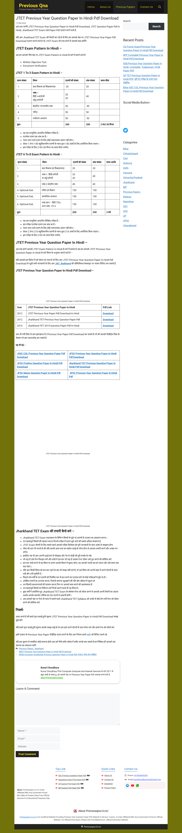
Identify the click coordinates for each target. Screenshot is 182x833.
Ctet (125, 158)
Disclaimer (108, 784)
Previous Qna (33, 5)
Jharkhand (38, 648)
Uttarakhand (129, 225)
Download (108, 313)
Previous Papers (125, 7)
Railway (127, 196)
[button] (160, 7)
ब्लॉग (89, 634)
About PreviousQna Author (52, 678)
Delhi (125, 168)
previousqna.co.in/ (28, 817)
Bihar (126, 148)
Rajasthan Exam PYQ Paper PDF (71, 780)
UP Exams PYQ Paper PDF (69, 784)
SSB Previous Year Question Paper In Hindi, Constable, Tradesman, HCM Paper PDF (142, 67)
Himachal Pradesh (133, 177)
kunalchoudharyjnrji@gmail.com (147, 780)
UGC (125, 211)
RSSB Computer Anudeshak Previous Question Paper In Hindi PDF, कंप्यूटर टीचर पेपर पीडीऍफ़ (58, 654)
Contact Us (146, 7)
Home (91, 7)
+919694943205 (141, 775)
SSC (125, 206)
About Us (105, 7)
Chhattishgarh (130, 153)
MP (125, 187)
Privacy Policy (110, 788)
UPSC (126, 220)
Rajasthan (128, 201)
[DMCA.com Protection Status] (143, 126)
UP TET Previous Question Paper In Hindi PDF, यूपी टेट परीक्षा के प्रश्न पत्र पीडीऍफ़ (141, 79)
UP (124, 216)
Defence (127, 163)
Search (127, 21)
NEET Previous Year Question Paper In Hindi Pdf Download (45, 651)
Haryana (127, 172)
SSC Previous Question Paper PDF (72, 776)
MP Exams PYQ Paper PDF (69, 788)
